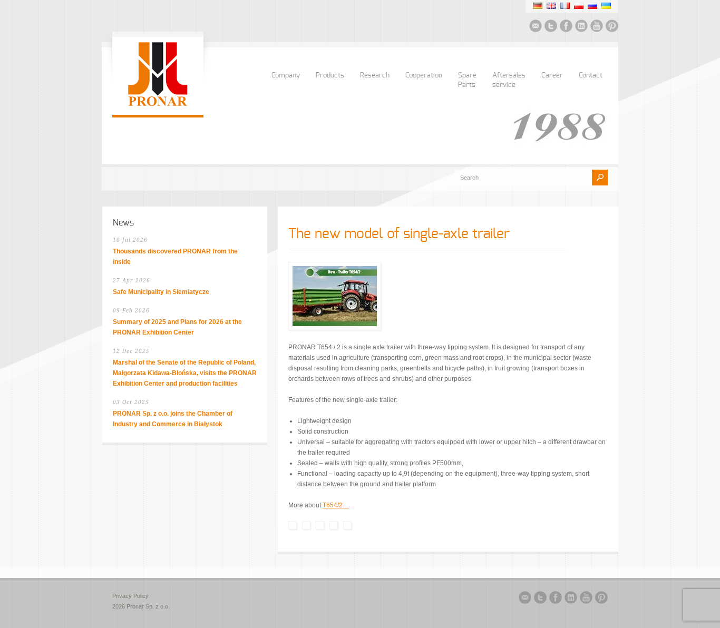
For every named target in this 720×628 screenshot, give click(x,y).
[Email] (535, 27)
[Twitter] (550, 27)
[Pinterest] (612, 27)
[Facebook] (566, 27)
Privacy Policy (130, 596)
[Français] (565, 6)
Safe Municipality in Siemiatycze (161, 292)
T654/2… (336, 505)
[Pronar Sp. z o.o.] (158, 104)
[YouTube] (596, 27)
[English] (551, 6)
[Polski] (578, 6)
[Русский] (592, 6)
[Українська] (606, 6)
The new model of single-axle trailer (399, 234)
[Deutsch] (537, 6)
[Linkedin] (581, 27)
